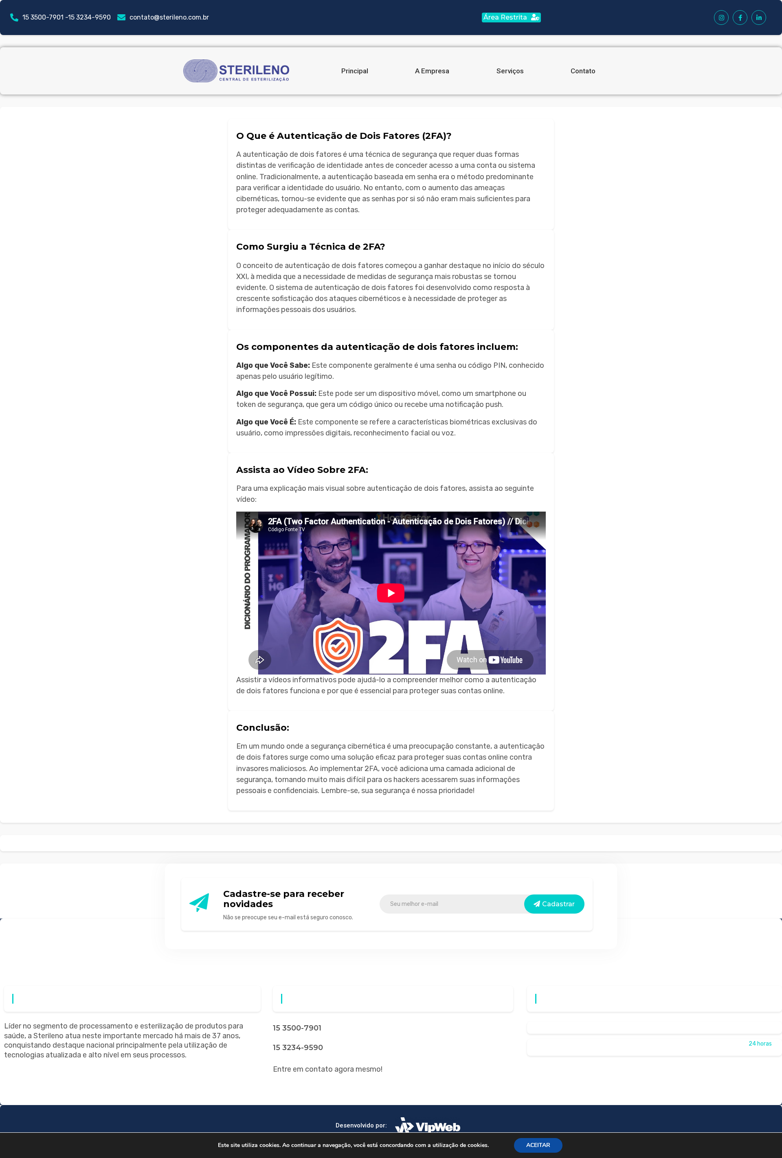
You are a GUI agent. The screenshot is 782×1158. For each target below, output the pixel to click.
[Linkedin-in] (758, 17)
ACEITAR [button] (538, 1145)
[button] (511, 17)
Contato (583, 71)
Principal (354, 71)
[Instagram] (721, 17)
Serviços (510, 71)
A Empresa (432, 71)
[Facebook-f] (740, 17)
